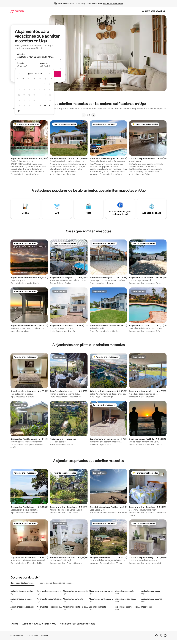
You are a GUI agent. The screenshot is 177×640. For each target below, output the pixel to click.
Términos (44, 635)
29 (45, 105)
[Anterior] (84, 115)
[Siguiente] (93, 115)
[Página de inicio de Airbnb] (17, 11)
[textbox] (26, 66)
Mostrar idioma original (113, 3)
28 (40, 105)
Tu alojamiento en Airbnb (153, 11)
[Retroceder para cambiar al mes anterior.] (19, 73)
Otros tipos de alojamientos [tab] (22, 583)
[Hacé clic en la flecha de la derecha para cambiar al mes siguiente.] (49, 73)
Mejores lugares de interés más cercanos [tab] (56, 583)
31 (19, 111)
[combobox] (38, 56)
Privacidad (33, 635)
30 (50, 105)
